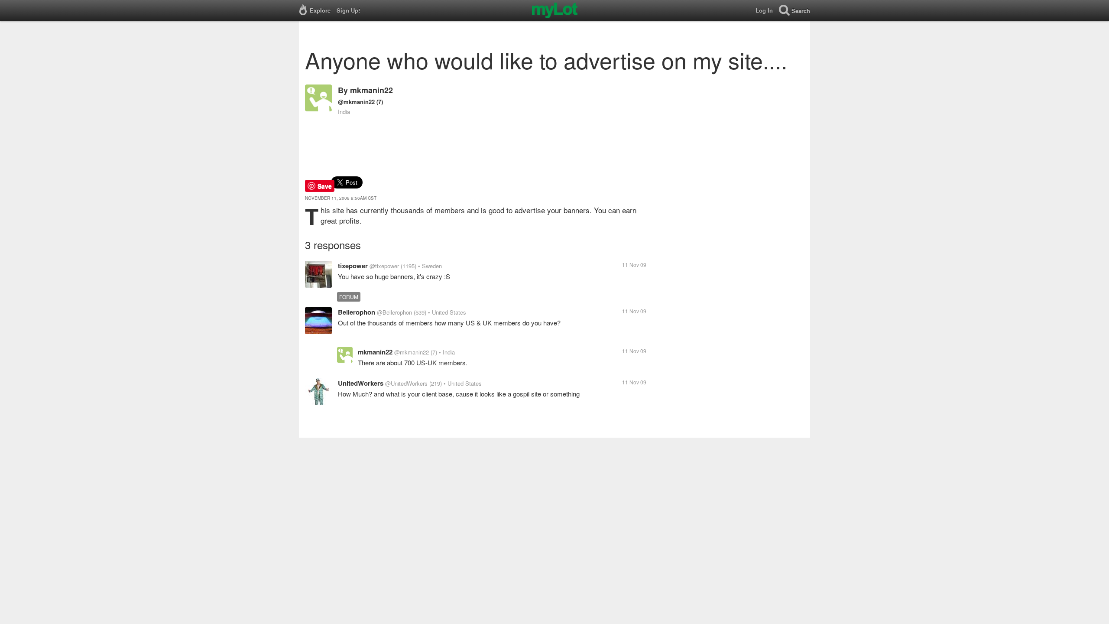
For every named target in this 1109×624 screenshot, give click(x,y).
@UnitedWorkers (406, 383)
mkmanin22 (371, 90)
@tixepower (384, 266)
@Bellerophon (394, 312)
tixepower (353, 265)
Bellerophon (356, 312)
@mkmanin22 (356, 102)
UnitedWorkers (360, 383)
